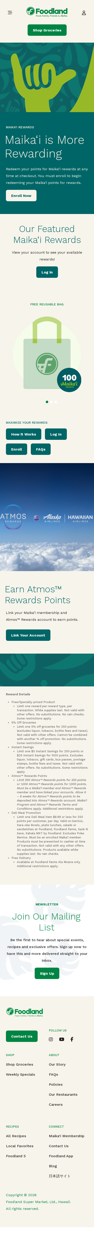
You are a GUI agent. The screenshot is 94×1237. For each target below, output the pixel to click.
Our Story (57, 1064)
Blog (53, 1166)
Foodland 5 (16, 1156)
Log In (56, 434)
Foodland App (61, 1156)
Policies (56, 1084)
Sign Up (47, 973)
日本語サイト (60, 1176)
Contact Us (58, 1146)
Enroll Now (21, 195)
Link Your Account (28, 635)
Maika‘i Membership (66, 1136)
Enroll (16, 449)
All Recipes (16, 1136)
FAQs (40, 449)
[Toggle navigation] (10, 12)
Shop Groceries (47, 30)
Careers (56, 1104)
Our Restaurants (63, 1094)
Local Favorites (19, 1146)
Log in (47, 272)
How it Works (23, 434)
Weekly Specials (20, 1074)
